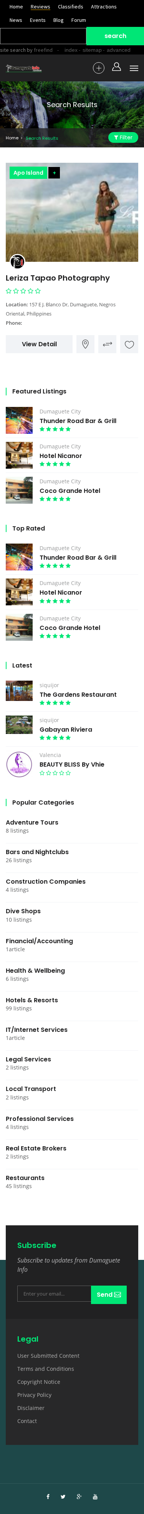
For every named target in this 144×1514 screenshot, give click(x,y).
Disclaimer (31, 1408)
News (16, 20)
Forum (78, 20)
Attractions (104, 6)
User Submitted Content (48, 1355)
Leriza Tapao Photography (58, 278)
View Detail (39, 344)
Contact (27, 1421)
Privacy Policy (34, 1394)
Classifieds (70, 6)
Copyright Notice (38, 1381)
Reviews (40, 6)
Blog (58, 20)
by (39, 49)
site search (13, 49)
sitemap (92, 50)
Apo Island (28, 173)
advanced (119, 50)
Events (38, 20)
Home (16, 6)
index (71, 50)
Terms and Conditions (45, 1368)
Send (105, 1294)
